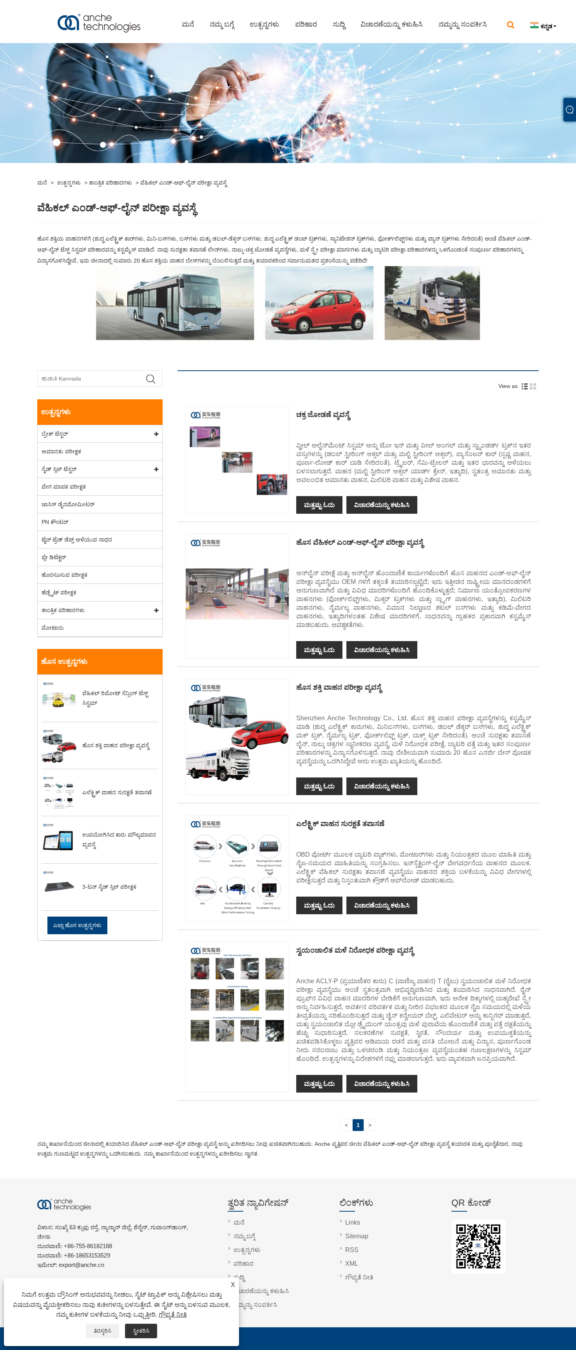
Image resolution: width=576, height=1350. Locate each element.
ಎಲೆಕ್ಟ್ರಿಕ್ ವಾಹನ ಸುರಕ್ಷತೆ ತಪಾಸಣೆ (340, 824)
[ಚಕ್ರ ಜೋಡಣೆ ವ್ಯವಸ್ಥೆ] (237, 507)
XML (351, 1263)
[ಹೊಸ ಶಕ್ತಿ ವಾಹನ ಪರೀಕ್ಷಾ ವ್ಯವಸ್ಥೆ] (237, 780)
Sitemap (356, 1236)
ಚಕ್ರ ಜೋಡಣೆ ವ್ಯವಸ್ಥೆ (323, 415)
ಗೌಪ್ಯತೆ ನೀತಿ (173, 1314)
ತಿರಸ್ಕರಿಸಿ (102, 1331)
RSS (352, 1250)
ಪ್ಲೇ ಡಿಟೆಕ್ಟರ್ (54, 557)
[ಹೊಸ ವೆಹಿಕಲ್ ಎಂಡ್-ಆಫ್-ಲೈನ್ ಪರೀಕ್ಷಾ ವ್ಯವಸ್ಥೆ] (237, 635)
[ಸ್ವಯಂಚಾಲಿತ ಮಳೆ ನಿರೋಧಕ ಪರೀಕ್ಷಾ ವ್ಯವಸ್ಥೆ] (237, 1043)
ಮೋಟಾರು (53, 628)
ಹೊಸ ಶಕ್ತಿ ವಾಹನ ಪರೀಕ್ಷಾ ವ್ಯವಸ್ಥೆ (338, 687)
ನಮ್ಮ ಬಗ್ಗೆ (222, 24)
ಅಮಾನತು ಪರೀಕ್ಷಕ (61, 451)
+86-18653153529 (87, 1255)
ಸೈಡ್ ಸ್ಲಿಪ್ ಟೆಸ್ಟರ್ (59, 469)
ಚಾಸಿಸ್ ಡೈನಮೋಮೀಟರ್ (68, 504)
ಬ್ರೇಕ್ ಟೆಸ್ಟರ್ (55, 434)
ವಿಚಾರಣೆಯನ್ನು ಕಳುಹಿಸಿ (391, 24)
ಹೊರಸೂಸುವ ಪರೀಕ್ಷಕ (64, 575)
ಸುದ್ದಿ (339, 24)
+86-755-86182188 (58, 7)
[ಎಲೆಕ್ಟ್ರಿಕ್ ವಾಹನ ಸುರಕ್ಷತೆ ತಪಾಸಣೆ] (237, 916)
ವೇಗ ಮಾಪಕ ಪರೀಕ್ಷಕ (64, 487)
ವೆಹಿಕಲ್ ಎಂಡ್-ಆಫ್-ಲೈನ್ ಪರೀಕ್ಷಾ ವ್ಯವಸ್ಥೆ (183, 182)
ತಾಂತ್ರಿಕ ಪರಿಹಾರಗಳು (110, 182)
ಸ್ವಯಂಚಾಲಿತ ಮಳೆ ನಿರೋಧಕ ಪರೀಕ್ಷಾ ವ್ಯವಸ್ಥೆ (354, 950)
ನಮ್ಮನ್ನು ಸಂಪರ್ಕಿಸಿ (462, 24)
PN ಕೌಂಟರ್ (55, 522)
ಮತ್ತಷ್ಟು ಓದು (319, 505)
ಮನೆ (188, 24)
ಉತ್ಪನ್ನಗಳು (264, 24)
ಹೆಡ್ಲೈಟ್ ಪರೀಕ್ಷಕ (59, 592)
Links (352, 1222)
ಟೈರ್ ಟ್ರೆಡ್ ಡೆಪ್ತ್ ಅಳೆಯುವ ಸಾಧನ (77, 539)
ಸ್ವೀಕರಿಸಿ (141, 1331)
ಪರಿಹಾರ (306, 24)
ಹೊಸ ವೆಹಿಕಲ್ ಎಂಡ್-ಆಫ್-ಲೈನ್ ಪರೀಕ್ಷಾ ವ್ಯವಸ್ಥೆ (359, 542)
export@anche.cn (120, 7)
